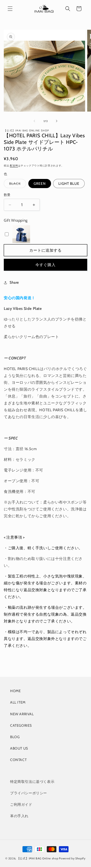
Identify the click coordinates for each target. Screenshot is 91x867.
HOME (15, 691)
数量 (7, 195)
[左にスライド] (34, 121)
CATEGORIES (21, 725)
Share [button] (14, 282)
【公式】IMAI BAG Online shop (37, 858)
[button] (10, 8)
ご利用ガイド (21, 804)
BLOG (14, 737)
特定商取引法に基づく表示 (32, 781)
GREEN (40, 183)
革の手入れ (19, 816)
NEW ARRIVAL (22, 714)
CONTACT (18, 759)
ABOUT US (19, 748)
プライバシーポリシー (28, 793)
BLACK (16, 184)
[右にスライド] (56, 121)
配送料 (14, 165)
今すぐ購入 (45, 265)
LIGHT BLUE (68, 183)
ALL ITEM (18, 702)
